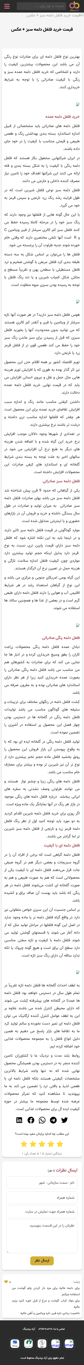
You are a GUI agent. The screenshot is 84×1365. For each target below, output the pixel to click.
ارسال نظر (42, 1261)
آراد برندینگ (29, 1329)
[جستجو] (18, 6)
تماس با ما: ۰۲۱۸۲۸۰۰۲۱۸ (52, 1329)
